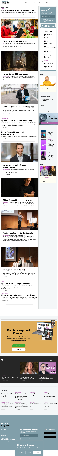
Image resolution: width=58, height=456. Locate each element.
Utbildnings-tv (35, 2)
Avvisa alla (29, 452)
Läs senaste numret (50, 433)
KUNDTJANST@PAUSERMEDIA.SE (11, 439)
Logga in (19, 349)
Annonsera (15, 447)
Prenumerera (21, 2)
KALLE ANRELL (3, 435)
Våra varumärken (14, 452)
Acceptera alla (36, 452)
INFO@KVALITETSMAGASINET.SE (12, 441)
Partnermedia (9, 447)
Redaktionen (3, 447)
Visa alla (47, 111)
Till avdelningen (53, 360)
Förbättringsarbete (28, 2)
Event (40, 2)
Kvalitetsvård (45, 2)
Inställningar (21, 452)
